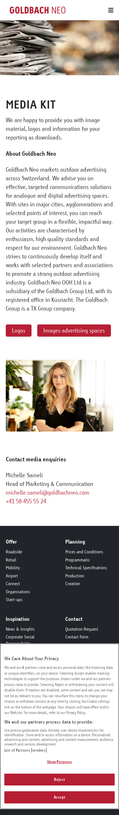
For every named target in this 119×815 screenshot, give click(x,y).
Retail (11, 560)
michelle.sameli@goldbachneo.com (47, 492)
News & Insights (20, 629)
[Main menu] (91, 10)
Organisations (18, 591)
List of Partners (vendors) (25, 750)
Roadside (14, 552)
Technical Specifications (86, 567)
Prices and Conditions (84, 552)
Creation (72, 583)
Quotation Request (81, 629)
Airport (12, 576)
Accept (59, 797)
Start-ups (14, 599)
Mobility (13, 567)
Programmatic (77, 560)
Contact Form (76, 637)
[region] (59, 726)
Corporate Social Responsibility (20, 640)
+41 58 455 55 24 (26, 501)
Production (74, 576)
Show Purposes (59, 761)
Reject (59, 779)
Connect (13, 583)
